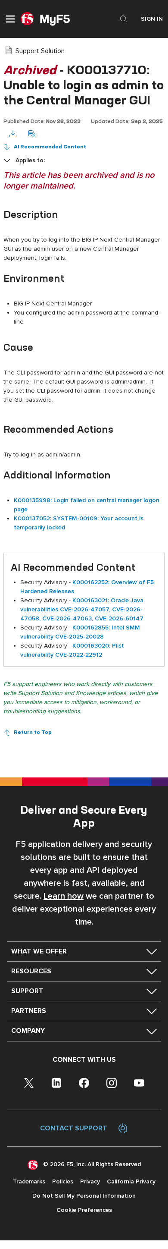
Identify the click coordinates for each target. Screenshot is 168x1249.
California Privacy (131, 1181)
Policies (62, 1181)
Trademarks (29, 1181)
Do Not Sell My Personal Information (84, 1195)
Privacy (90, 1181)
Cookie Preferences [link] (84, 1210)
